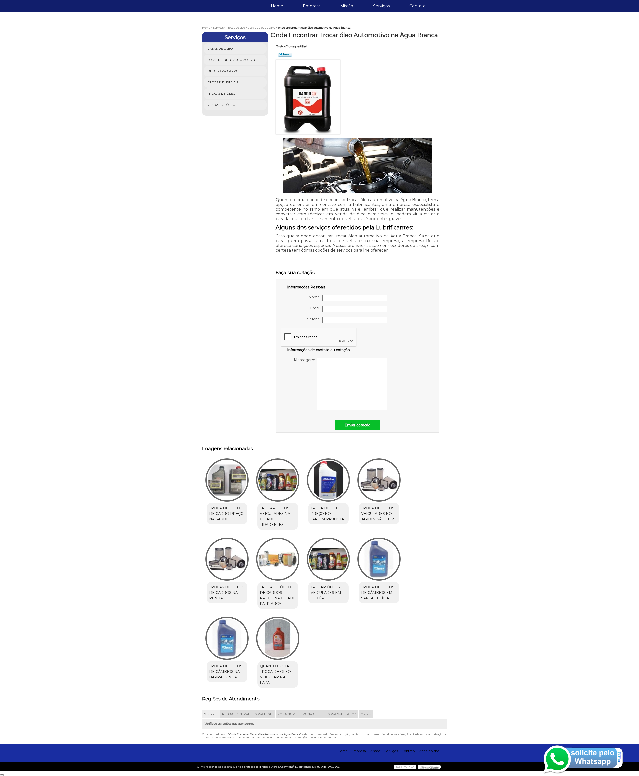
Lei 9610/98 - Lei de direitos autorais (316, 737)
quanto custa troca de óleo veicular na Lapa (275, 674)
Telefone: (313, 319)
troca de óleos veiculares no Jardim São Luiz (377, 513)
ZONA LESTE (263, 714)
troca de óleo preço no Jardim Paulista (327, 513)
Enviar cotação (357, 425)
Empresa (311, 6)
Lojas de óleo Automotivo (231, 60)
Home (277, 6)
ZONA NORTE (288, 714)
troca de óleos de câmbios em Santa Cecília (377, 592)
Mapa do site (428, 751)
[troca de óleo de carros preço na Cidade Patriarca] (277, 559)
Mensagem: (305, 360)
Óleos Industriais (222, 82)
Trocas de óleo (221, 93)
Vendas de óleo (221, 105)
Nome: (315, 297)
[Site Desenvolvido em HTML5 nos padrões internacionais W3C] (405, 767)
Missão (346, 6)
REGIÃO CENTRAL (236, 714)
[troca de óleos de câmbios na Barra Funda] (227, 638)
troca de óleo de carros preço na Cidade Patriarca (278, 595)
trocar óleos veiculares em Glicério (326, 592)
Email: (316, 308)
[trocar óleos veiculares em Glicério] (328, 559)
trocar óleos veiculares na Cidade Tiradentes (275, 516)
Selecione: (211, 714)
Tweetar (285, 54)
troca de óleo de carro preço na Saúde (226, 513)
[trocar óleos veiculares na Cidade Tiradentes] (277, 480)
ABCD (351, 714)
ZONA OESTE (313, 714)
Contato (417, 6)
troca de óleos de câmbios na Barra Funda (225, 671)
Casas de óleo (220, 48)
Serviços (381, 6)
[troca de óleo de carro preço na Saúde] (227, 480)
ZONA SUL (335, 714)
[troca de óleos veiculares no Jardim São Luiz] (379, 480)
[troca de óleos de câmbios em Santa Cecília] (379, 559)
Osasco (366, 714)
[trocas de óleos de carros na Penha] (227, 559)
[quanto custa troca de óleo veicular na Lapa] (277, 638)
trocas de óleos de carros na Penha (227, 592)
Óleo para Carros (223, 71)
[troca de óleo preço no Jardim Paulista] (328, 480)
